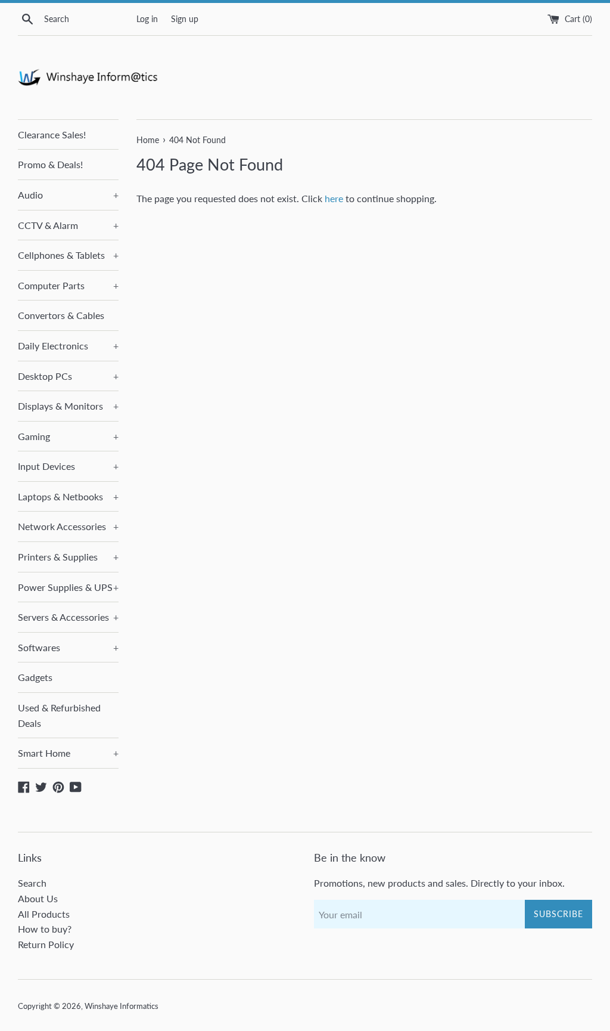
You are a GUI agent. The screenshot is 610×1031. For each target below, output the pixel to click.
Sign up (184, 19)
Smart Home (68, 752)
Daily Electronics (68, 345)
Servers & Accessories (68, 617)
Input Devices (68, 466)
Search (32, 882)
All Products (44, 913)
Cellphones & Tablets (68, 255)
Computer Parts (68, 285)
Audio (68, 194)
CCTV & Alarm (68, 225)
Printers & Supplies (68, 556)
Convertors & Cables (61, 315)
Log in (147, 19)
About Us (38, 898)
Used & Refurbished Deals (59, 715)
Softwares (68, 647)
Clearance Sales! (52, 134)
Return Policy (46, 944)
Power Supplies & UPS (68, 587)
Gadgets (35, 677)
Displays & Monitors (68, 405)
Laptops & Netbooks (68, 496)
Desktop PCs (68, 376)
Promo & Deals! (50, 164)
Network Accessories (68, 526)
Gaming (68, 436)
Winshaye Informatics (121, 1006)
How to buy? (44, 928)
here (334, 198)
